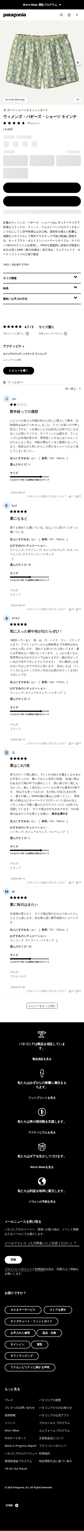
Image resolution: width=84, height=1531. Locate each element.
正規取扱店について (51, 1438)
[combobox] (73, 389)
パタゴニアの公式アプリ (54, 1415)
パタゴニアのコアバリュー (21, 1453)
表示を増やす (60, 814)
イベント (10, 1423)
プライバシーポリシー (18, 1269)
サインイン (17, 1344)
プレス (9, 1400)
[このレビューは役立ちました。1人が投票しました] (70, 496)
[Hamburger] (77, 15)
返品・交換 (49, 1333)
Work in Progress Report (21, 1446)
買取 (39, 1344)
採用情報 (10, 1415)
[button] (42, 62)
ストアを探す (58, 1310)
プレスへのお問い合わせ (20, 1407)
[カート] (69, 15)
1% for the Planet (16, 1469)
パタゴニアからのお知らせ (55, 1407)
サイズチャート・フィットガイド (31, 1321)
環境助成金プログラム (18, 1461)
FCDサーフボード (15, 1438)
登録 (13, 1260)
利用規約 (40, 1269)
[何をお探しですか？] (61, 15)
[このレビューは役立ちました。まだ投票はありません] (70, 609)
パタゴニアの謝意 (50, 1400)
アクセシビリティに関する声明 (30, 1367)
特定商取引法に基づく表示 (55, 1461)
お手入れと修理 (20, 1333)
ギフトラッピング (22, 1356)
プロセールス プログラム (54, 1423)
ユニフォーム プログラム (54, 1430)
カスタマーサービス (23, 1310)
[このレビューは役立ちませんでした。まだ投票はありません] (77, 496)
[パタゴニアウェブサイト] (15, 15)
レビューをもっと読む (42, 1006)
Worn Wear (12, 1430)
